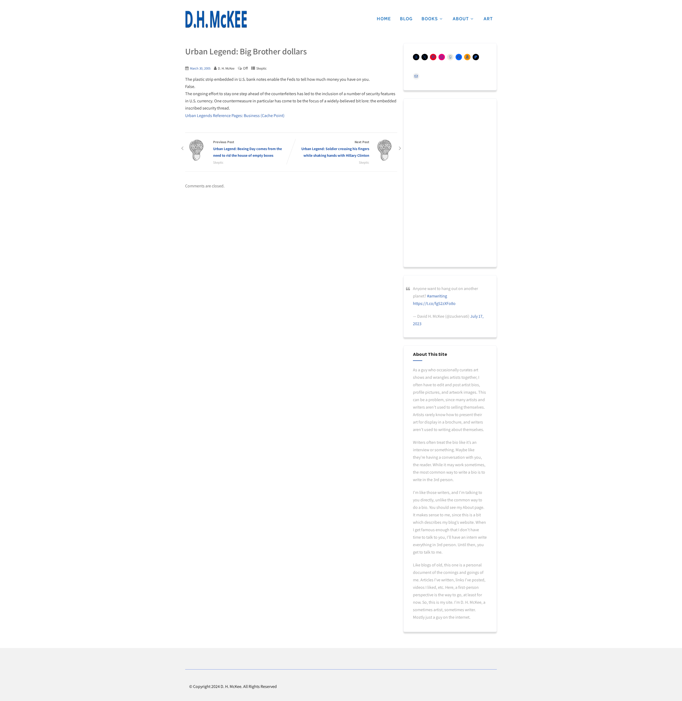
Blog (406, 18)
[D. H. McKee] (216, 19)
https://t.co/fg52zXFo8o (434, 303)
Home (384, 18)
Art (488, 18)
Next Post (335, 149)
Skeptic (261, 68)
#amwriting (437, 296)
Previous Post (247, 149)
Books (429, 18)
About (461, 18)
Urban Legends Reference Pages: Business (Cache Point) (235, 115)
